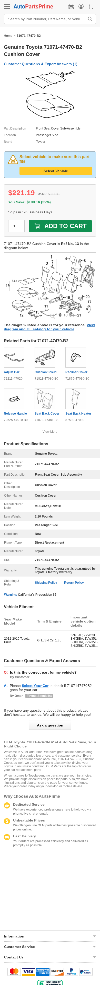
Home (8, 36)
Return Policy (74, 582)
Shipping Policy (46, 582)
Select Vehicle (56, 171)
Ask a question (50, 725)
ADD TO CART (65, 225)
